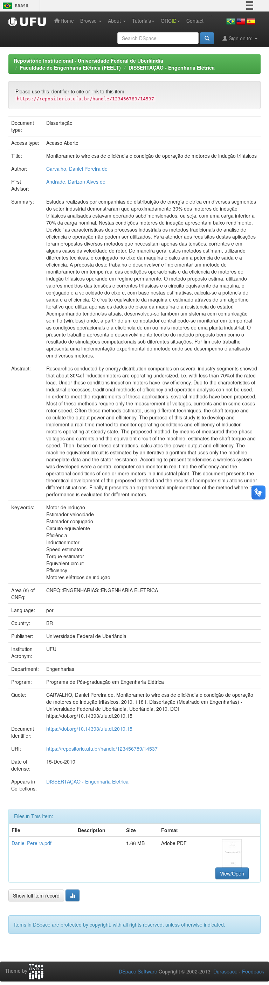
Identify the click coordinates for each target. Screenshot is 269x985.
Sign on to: (240, 38)
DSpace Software (138, 971)
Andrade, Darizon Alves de (75, 181)
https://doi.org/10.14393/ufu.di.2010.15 (89, 728)
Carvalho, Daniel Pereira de (77, 168)
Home (66, 20)
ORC (169, 20)
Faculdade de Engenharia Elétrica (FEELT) (70, 67)
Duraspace (225, 971)
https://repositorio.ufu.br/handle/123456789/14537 (102, 748)
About (115, 20)
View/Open (232, 873)
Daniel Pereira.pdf (31, 842)
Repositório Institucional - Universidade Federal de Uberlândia (88, 60)
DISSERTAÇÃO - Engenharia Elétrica (172, 67)
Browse (89, 20)
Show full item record (36, 895)
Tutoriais (141, 20)
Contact (195, 20)
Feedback (253, 971)
